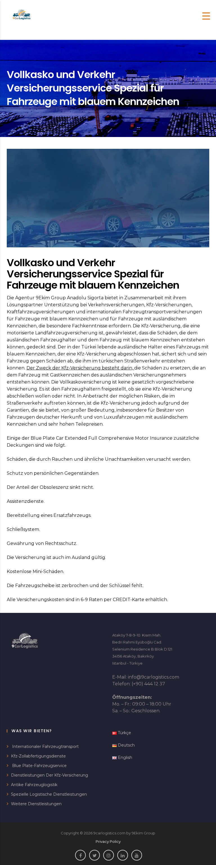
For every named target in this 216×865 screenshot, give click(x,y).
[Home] (21, 15)
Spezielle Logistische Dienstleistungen (49, 794)
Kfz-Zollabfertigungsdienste (38, 756)
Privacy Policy (108, 841)
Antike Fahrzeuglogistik (34, 784)
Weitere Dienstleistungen (36, 803)
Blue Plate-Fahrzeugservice (39, 765)
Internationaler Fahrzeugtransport (45, 746)
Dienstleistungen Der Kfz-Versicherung (49, 775)
